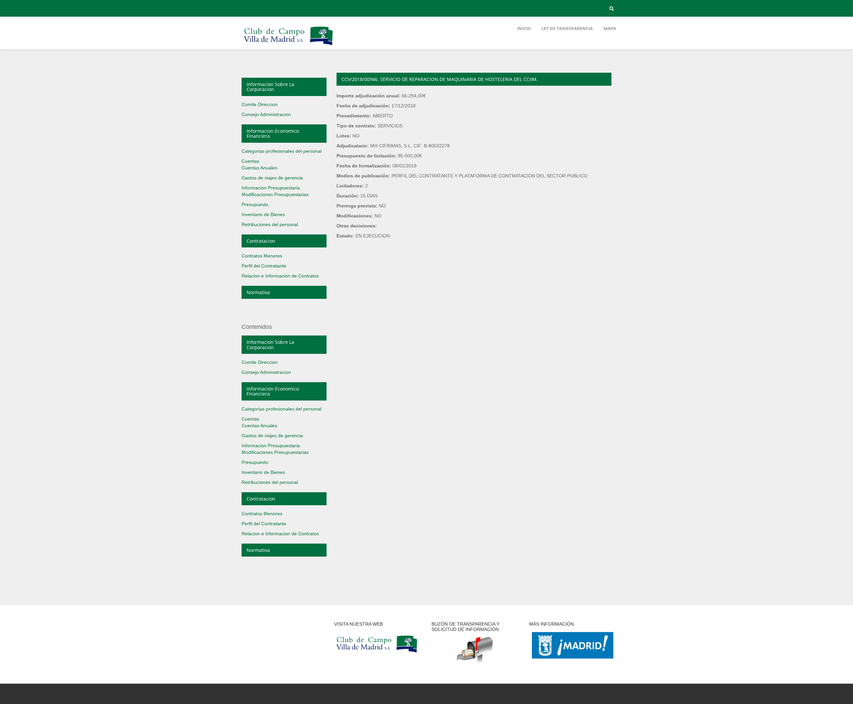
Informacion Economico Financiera (273, 133)
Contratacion (261, 241)
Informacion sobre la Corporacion (270, 86)
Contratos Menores (262, 255)
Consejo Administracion (266, 114)
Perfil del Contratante (264, 265)
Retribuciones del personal (270, 224)
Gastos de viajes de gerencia (272, 177)
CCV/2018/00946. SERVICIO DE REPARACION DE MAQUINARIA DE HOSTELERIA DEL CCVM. (440, 79)
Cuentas (250, 161)
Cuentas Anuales (259, 167)
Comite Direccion (260, 104)
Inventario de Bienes (263, 214)
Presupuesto (255, 204)
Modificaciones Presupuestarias (275, 194)
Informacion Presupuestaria (271, 187)
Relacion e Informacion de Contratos (280, 275)
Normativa (258, 292)
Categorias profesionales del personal (282, 151)
